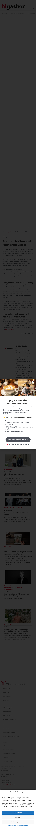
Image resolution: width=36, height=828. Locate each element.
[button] (33, 793)
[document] (18, 414)
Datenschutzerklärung (22, 825)
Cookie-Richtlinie (11, 825)
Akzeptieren (18, 813)
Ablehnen (18, 817)
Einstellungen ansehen (18, 822)
